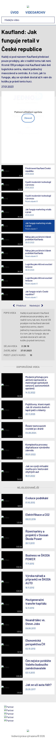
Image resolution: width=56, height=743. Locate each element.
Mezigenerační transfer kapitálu (35, 601)
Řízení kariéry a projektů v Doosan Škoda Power (36, 534)
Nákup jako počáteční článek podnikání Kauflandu (38, 238)
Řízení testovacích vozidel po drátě (35, 427)
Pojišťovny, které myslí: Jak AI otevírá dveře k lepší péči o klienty (38, 407)
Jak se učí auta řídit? (38, 684)
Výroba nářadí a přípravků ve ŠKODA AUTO (38, 579)
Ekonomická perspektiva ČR (35, 642)
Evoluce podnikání (36, 498)
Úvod (15, 12)
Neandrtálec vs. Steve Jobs (35, 621)
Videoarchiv (35, 12)
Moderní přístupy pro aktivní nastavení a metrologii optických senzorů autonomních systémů (37, 382)
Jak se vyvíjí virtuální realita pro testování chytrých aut (36, 468)
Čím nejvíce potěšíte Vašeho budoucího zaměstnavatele (38, 664)
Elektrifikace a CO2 (37, 514)
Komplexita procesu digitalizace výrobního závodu (37, 447)
